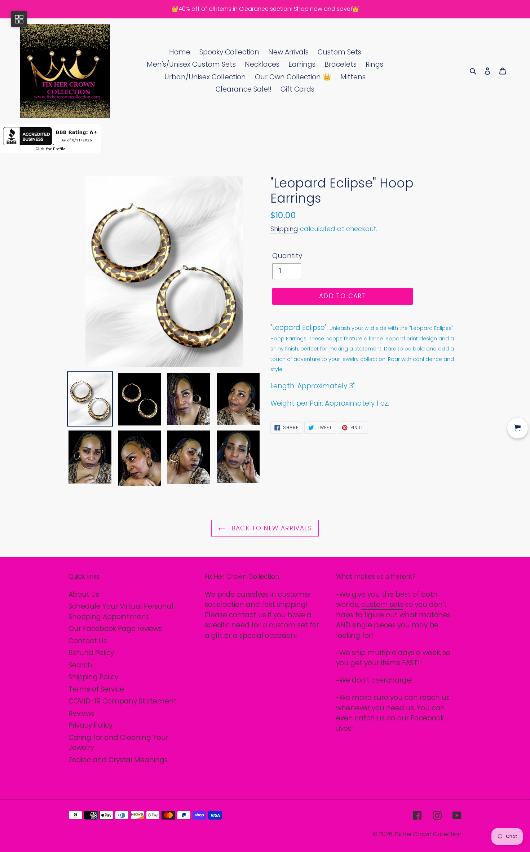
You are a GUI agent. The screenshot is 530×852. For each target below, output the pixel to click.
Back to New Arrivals (270, 528)
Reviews (81, 713)
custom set (288, 625)
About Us (84, 594)
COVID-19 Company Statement (123, 701)
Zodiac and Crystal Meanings (118, 760)
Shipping (284, 228)
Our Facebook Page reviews (115, 629)
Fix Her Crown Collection (428, 834)
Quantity (287, 256)
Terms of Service (96, 689)
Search (80, 665)
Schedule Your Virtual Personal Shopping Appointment (121, 611)
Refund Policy (91, 653)
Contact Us (88, 641)
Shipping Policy (93, 677)
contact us (247, 615)
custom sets (382, 604)
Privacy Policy (90, 725)
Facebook (427, 718)
